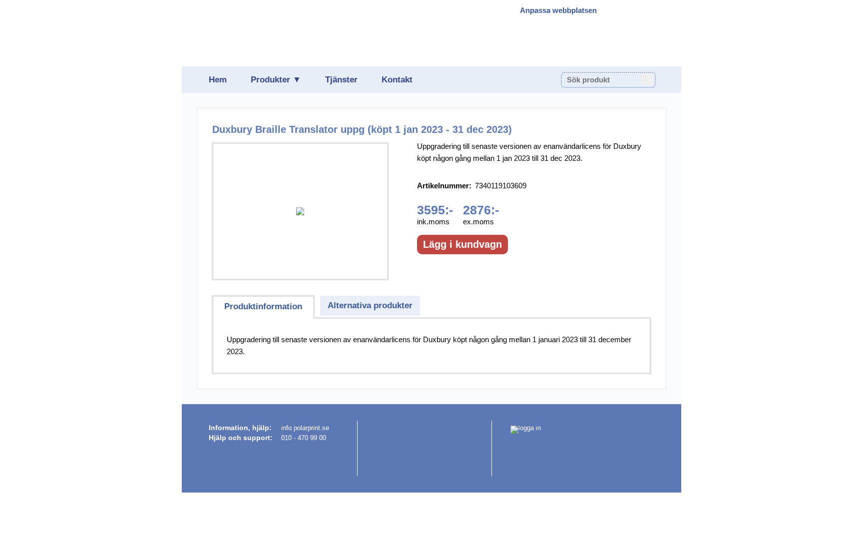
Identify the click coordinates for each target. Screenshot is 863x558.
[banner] (270, 33)
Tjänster (341, 79)
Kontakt (397, 79)
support (256, 438)
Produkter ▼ (276, 79)
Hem (218, 79)
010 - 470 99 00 (303, 438)
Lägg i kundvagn (462, 244)
